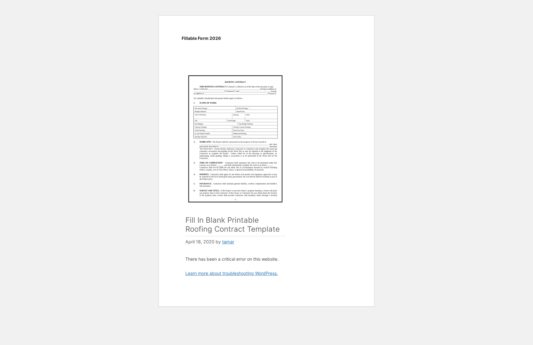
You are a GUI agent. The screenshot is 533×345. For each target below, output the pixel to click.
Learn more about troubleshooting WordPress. (231, 273)
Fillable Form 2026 (201, 38)
